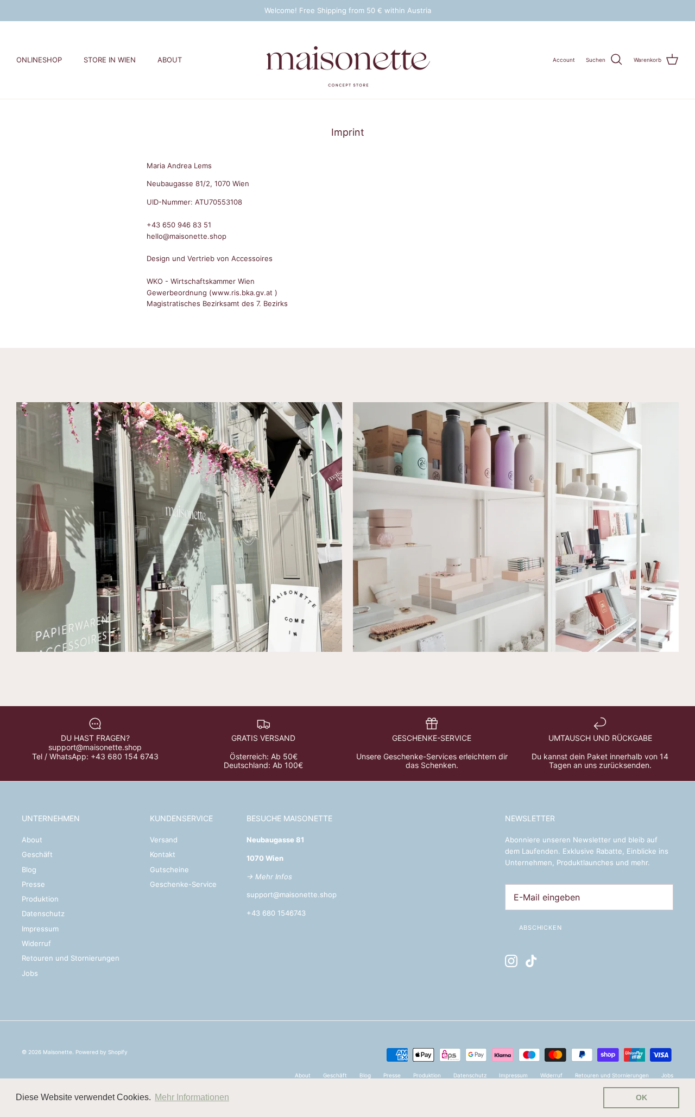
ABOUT (169, 59)
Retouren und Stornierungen (70, 958)
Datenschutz (43, 913)
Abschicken (540, 927)
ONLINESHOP (39, 59)
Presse (33, 884)
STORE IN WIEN (110, 59)
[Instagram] (511, 961)
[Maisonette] (347, 60)
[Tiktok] (531, 961)
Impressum (40, 928)
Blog (29, 869)
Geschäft (37, 854)
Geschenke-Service (183, 884)
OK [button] (641, 1097)
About (32, 839)
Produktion (40, 898)
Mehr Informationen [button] (192, 1097)
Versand (164, 839)
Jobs (30, 973)
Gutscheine (169, 869)
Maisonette (57, 1052)
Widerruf (36, 943)
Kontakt (162, 854)
